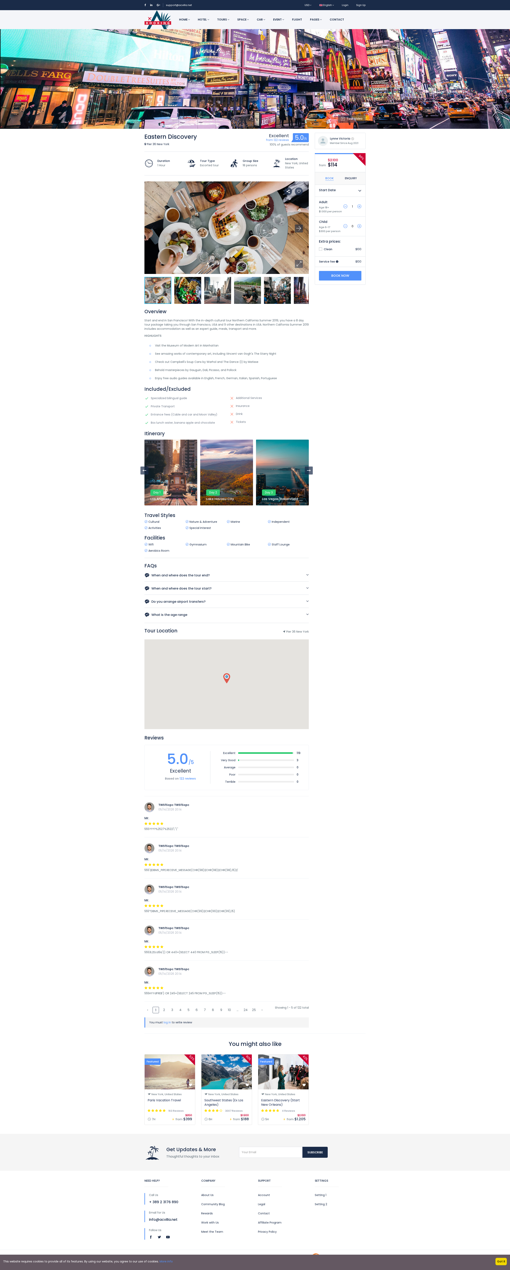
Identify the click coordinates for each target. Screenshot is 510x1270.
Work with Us (210, 1223)
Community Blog (213, 1204)
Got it (501, 1261)
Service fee (327, 262)
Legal (261, 1204)
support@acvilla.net (179, 5)
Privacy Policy (267, 1232)
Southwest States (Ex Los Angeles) (223, 1102)
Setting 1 (320, 1195)
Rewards (207, 1213)
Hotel (202, 20)
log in (167, 1022)
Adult (323, 202)
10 (229, 1010)
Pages (315, 20)
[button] (299, 264)
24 (246, 1010)
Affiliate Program (269, 1223)
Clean (327, 249)
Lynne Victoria (340, 139)
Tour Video (355, 119)
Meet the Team (212, 1232)
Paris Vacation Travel (164, 1100)
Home (183, 20)
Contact (337, 20)
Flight (297, 20)
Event (277, 20)
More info (166, 1261)
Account (264, 1195)
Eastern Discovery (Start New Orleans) (280, 1102)
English (327, 5)
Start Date (327, 190)
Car (260, 20)
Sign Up (361, 5)
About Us (207, 1195)
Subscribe (315, 1152)
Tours (222, 20)
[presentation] (144, 471)
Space (242, 20)
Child (323, 222)
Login (345, 5)
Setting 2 (321, 1204)
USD (307, 5)
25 (254, 1010)
